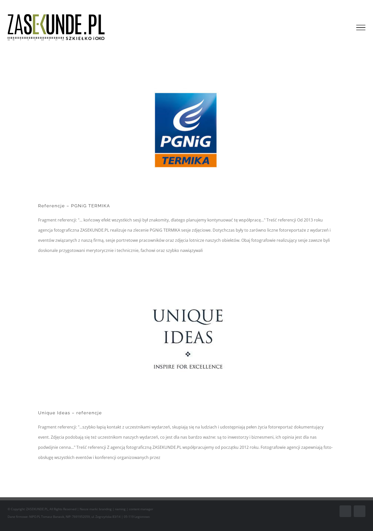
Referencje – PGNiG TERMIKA (74, 205)
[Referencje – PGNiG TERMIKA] (186, 132)
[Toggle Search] (343, 27)
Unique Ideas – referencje (70, 412)
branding (105, 509)
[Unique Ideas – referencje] (186, 339)
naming (120, 509)
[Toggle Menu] (360, 27)
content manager (141, 509)
